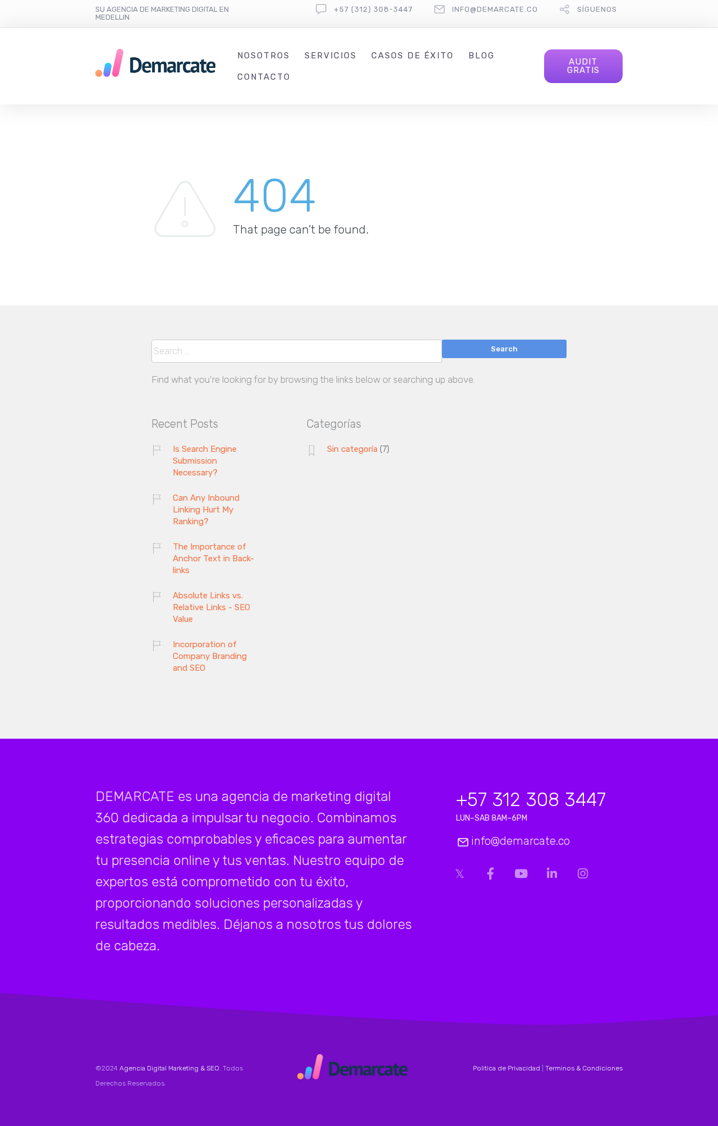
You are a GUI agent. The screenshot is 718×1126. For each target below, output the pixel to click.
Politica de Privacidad (506, 1068)
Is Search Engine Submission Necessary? (205, 461)
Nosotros (263, 56)
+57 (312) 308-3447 (373, 9)
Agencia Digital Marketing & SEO (169, 1068)
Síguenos (597, 9)
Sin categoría (352, 449)
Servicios (331, 56)
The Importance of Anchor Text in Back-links (213, 558)
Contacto (264, 77)
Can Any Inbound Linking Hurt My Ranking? (206, 510)
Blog (481, 56)
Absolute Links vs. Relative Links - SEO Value (211, 607)
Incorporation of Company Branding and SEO (210, 656)
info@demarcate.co (495, 9)
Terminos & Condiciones (584, 1068)
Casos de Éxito (412, 56)
